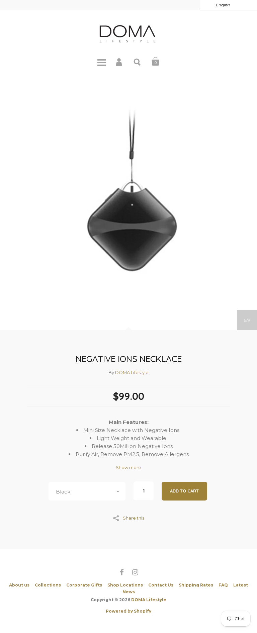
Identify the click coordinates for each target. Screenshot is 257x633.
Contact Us (160, 584)
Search (138, 62)
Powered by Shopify (128, 611)
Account (119, 62)
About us (19, 584)
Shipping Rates (196, 584)
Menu (101, 62)
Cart (156, 62)
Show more (128, 467)
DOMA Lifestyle (132, 372)
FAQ (223, 584)
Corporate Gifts (84, 584)
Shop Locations (125, 584)
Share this (133, 517)
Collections (48, 584)
